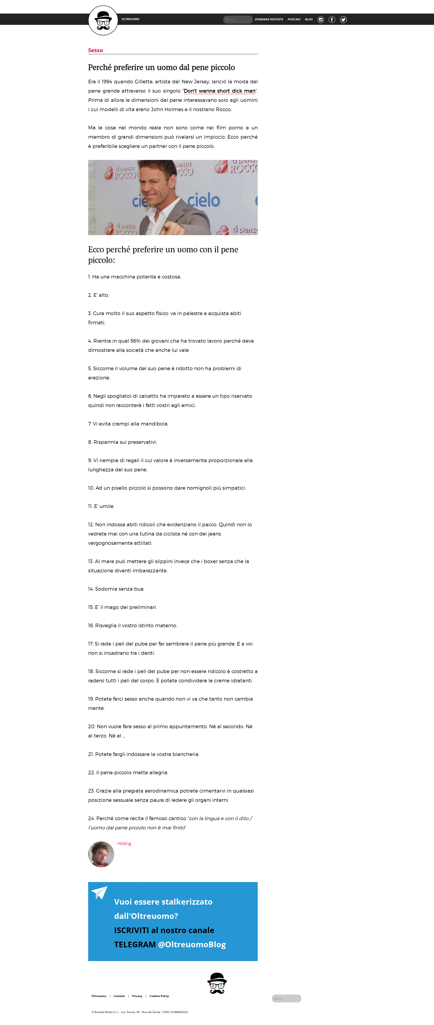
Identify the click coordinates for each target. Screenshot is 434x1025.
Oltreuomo (99, 996)
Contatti (119, 996)
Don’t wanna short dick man (219, 91)
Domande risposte (269, 19)
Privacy (137, 996)
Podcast (294, 19)
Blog (309, 19)
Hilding (124, 843)
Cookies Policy (159, 996)
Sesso (95, 50)
